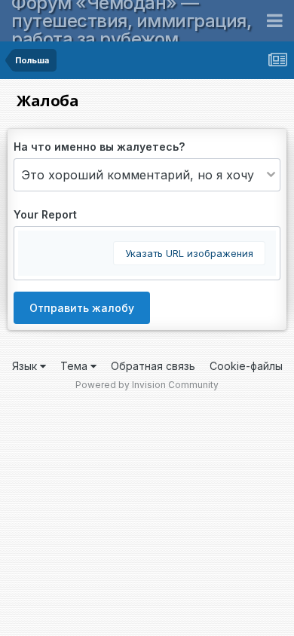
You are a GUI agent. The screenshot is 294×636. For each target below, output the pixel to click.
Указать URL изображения (189, 253)
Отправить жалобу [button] (81, 307)
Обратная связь (153, 365)
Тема (75, 365)
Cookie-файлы (246, 365)
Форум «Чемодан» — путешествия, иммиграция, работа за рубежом (131, 20)
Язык (26, 365)
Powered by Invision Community (147, 384)
